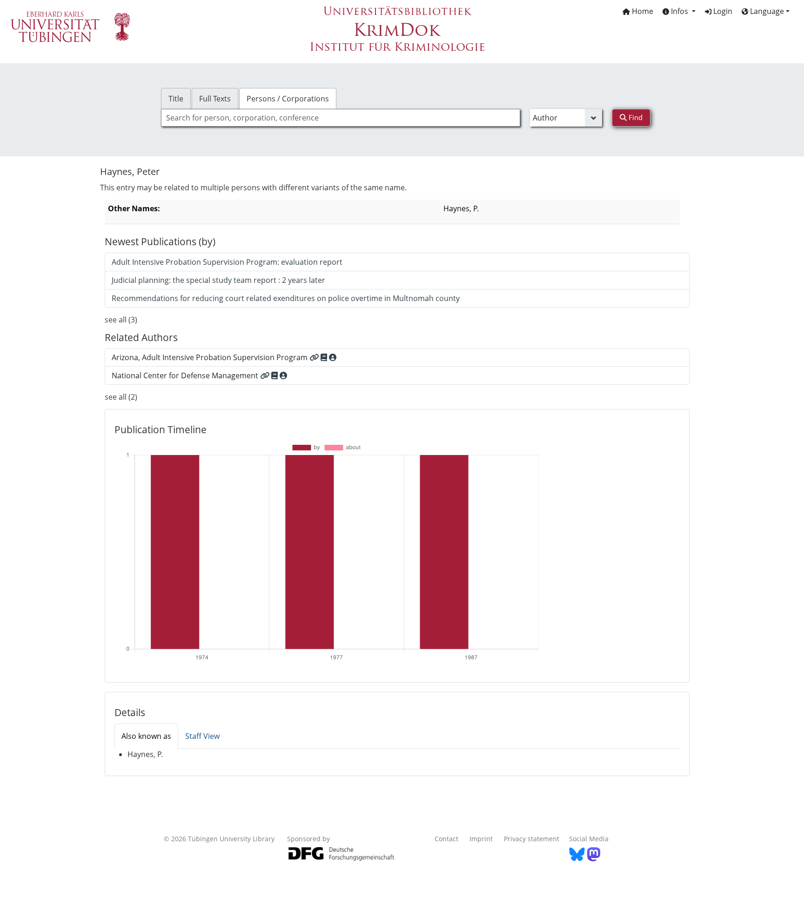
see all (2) (121, 397)
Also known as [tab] (146, 736)
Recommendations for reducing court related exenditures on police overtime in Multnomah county (286, 298)
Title (175, 99)
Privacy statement (531, 838)
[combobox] (340, 118)
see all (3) (121, 320)
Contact (446, 838)
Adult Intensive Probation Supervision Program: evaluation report (227, 262)
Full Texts (215, 99)
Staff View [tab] (202, 736)
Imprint (481, 838)
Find (635, 117)
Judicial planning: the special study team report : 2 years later (218, 280)
